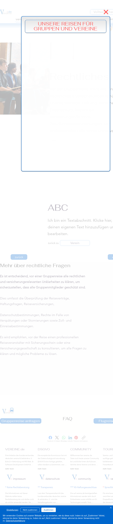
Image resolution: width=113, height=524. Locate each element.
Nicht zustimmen (30, 509)
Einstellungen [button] (12, 509)
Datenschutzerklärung (15, 520)
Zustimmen (48, 509)
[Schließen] (110, 508)
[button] (106, 12)
